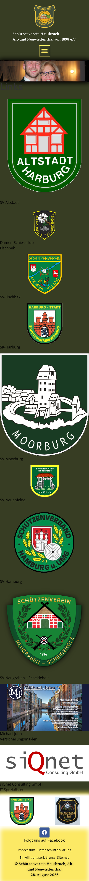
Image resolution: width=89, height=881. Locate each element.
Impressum (26, 850)
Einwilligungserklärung (37, 857)
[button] (44, 50)
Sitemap (63, 857)
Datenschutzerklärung (54, 850)
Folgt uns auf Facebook (44, 840)
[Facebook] (44, 832)
